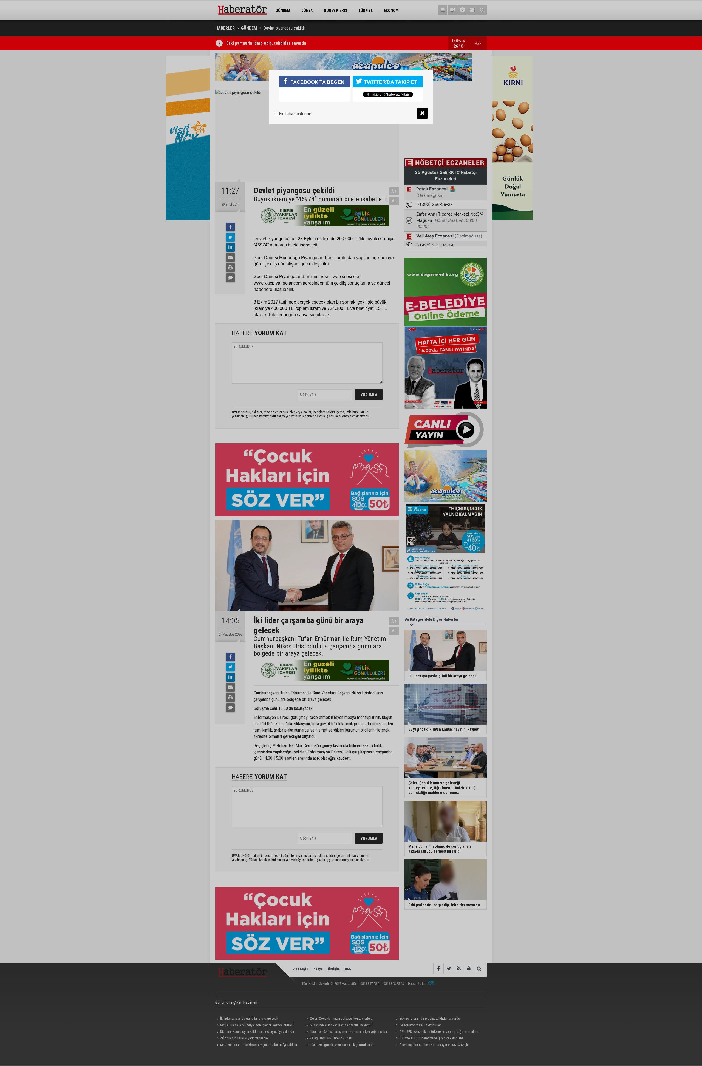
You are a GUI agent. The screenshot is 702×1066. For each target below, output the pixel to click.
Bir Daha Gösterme (294, 113)
